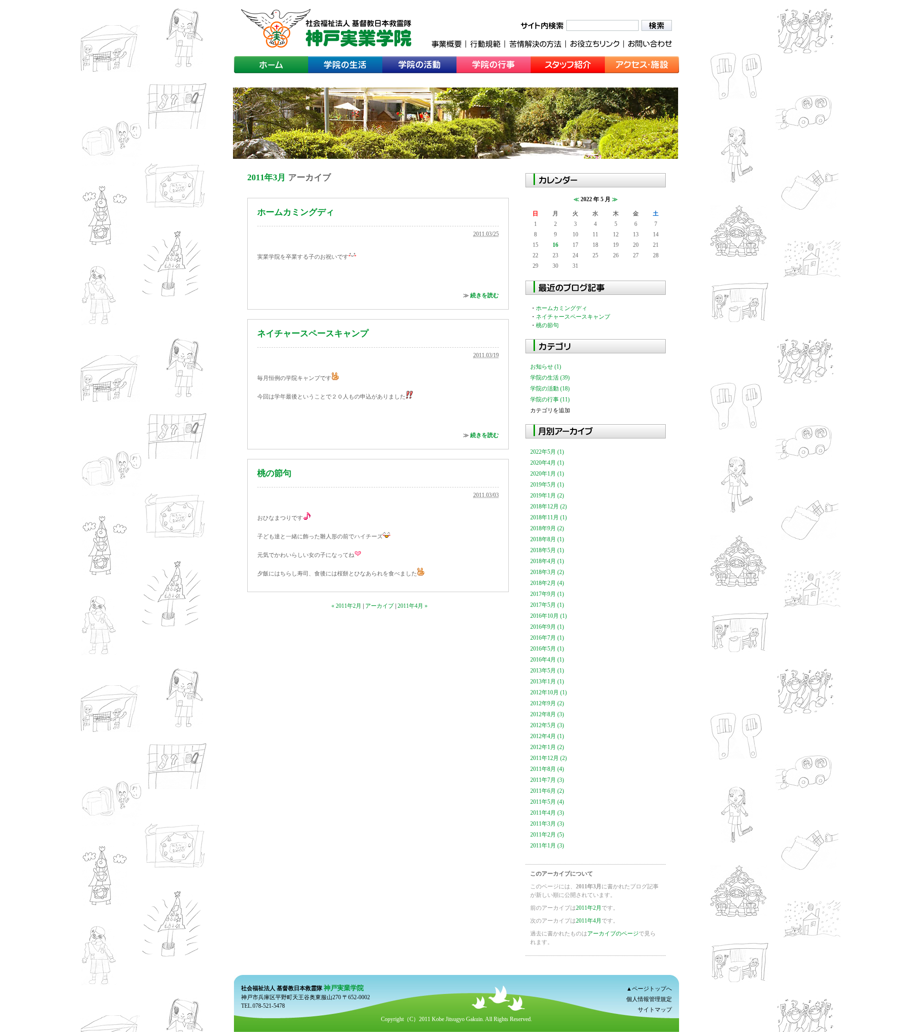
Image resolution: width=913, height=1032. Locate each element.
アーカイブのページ (613, 933)
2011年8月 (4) (547, 769)
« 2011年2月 (346, 606)
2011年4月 (589, 920)
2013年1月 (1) (547, 681)
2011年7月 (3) (547, 780)
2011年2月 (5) (547, 834)
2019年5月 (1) (547, 484)
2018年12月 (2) (548, 506)
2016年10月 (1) (548, 616)
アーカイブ (379, 606)
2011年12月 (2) (548, 758)
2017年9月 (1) (547, 594)
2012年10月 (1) (548, 692)
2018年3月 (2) (547, 572)
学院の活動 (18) (550, 388)
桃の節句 (274, 473)
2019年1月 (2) (547, 495)
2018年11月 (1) (548, 517)
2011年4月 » (412, 606)
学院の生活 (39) (550, 377)
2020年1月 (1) (547, 473)
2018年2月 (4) (547, 583)
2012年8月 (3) (547, 714)
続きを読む (484, 295)
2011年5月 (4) (547, 801)
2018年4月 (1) (547, 561)
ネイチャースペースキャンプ (313, 333)
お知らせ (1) (545, 366)
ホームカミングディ (295, 212)
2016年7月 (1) (547, 637)
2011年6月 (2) (547, 791)
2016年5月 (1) (547, 648)
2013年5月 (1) (547, 670)
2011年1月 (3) (547, 845)
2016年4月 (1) (547, 659)
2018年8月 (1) (547, 539)
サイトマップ (655, 1009)
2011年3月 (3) (547, 823)
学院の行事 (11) (550, 399)
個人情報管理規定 (649, 999)
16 (555, 245)
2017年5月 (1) (547, 605)
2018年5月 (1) (547, 550)
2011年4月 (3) (547, 812)
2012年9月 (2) (547, 703)
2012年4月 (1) (547, 736)
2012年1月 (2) (547, 747)
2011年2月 (589, 908)
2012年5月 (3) (547, 725)
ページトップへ (652, 988)
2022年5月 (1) (547, 451)
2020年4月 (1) (547, 462)
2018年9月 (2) (547, 528)
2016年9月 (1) (547, 626)
